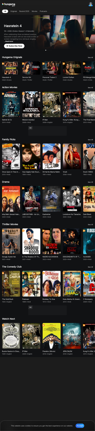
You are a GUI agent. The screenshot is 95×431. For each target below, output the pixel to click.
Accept (80, 426)
